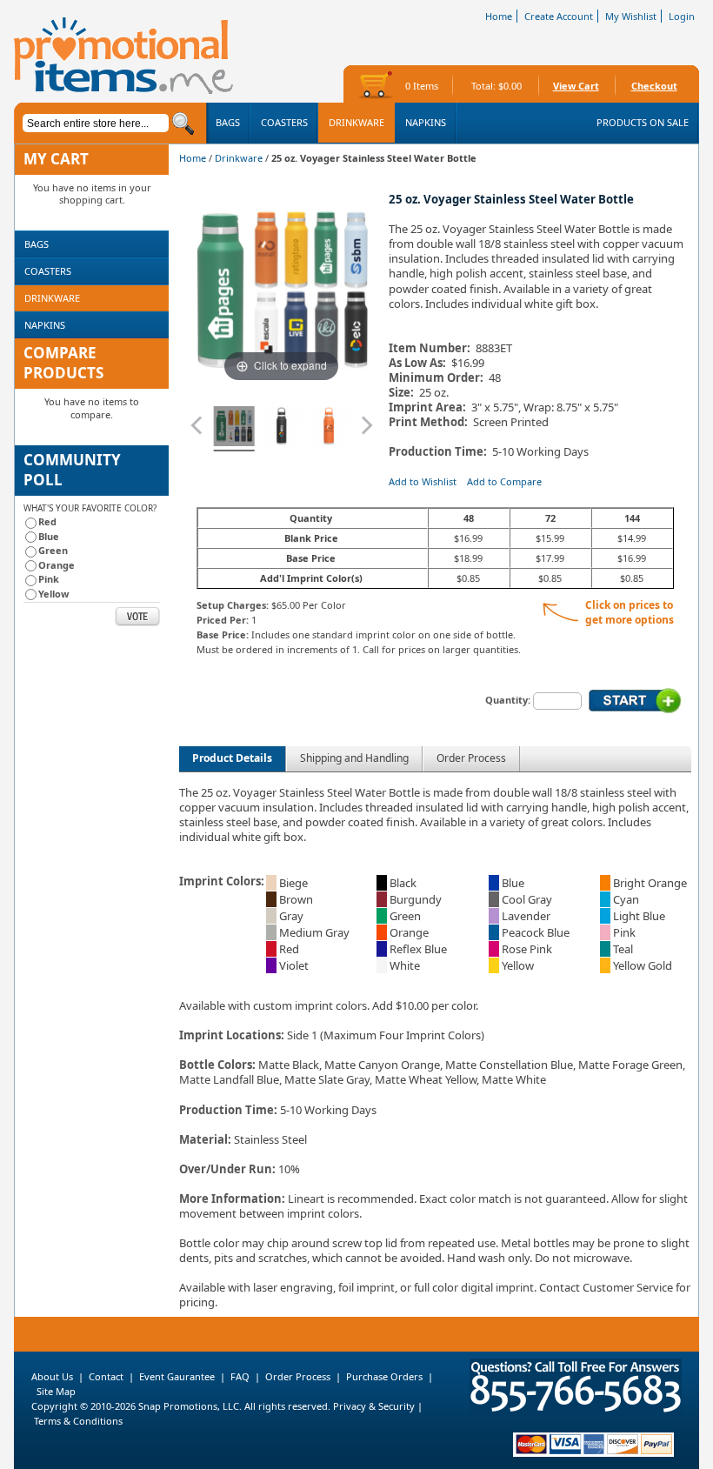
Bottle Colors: (217, 1064)
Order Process (471, 758)
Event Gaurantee (177, 1376)
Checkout (654, 85)
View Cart (576, 85)
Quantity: (507, 699)
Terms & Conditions (78, 1420)
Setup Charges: (233, 604)
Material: (205, 1139)
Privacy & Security (372, 1405)
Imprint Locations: (231, 1035)
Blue (48, 536)
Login (682, 16)
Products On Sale (642, 122)
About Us (52, 1376)
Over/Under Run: (227, 1169)
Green (53, 550)
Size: (401, 392)
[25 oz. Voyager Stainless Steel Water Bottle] (234, 429)
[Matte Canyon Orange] (329, 429)
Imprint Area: (427, 407)
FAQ (240, 1376)
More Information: (232, 1198)
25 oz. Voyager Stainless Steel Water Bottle (511, 199)
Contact (106, 1376)
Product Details (232, 758)
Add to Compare (504, 481)
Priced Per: (223, 619)
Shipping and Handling (354, 758)
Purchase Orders (384, 1376)
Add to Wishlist (422, 481)
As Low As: (417, 363)
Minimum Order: (436, 378)
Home (498, 16)
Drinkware (239, 157)
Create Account (558, 16)
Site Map (56, 1391)
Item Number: (429, 348)
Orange (56, 564)
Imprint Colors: (221, 881)
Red (47, 521)
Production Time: (440, 451)
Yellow (53, 593)
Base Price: (223, 634)
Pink (48, 578)
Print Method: (428, 422)
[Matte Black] (281, 429)
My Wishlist (630, 16)
